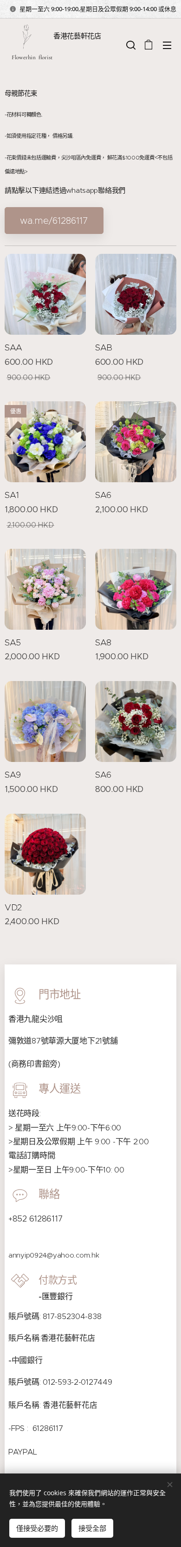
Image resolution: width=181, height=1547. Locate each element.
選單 (167, 45)
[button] (130, 44)
